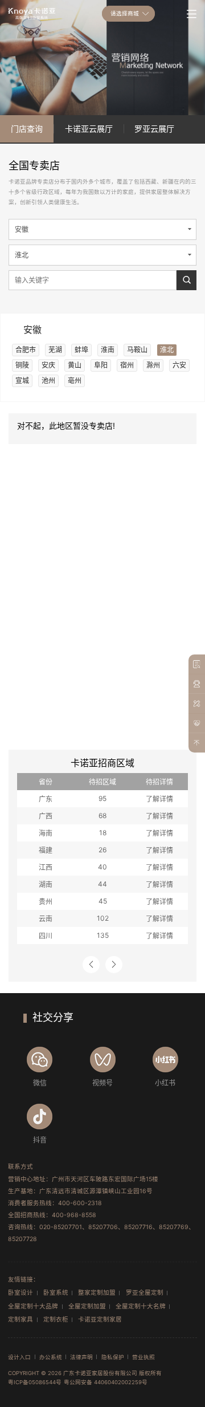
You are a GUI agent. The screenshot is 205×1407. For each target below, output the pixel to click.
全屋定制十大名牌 (141, 1306)
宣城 (22, 380)
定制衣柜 (55, 1319)
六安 (179, 365)
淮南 (107, 349)
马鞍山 (137, 349)
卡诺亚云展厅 (89, 128)
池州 (48, 380)
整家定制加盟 (97, 1292)
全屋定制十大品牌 (33, 1306)
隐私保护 (112, 1357)
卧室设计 (20, 1292)
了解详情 (159, 799)
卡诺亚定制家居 (100, 1319)
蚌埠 (81, 349)
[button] (91, 964)
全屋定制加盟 (87, 1306)
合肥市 (25, 349)
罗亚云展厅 (154, 128)
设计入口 (19, 1357)
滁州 (153, 365)
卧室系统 (55, 1292)
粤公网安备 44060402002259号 (105, 1382)
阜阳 (101, 365)
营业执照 (143, 1357)
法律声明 (81, 1357)
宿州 (127, 365)
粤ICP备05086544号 (35, 1382)
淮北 (167, 349)
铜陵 (22, 365)
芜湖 (55, 349)
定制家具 (20, 1319)
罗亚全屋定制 (144, 1292)
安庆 (48, 365)
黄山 (74, 365)
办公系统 (50, 1357)
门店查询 (27, 128)
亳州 (74, 380)
